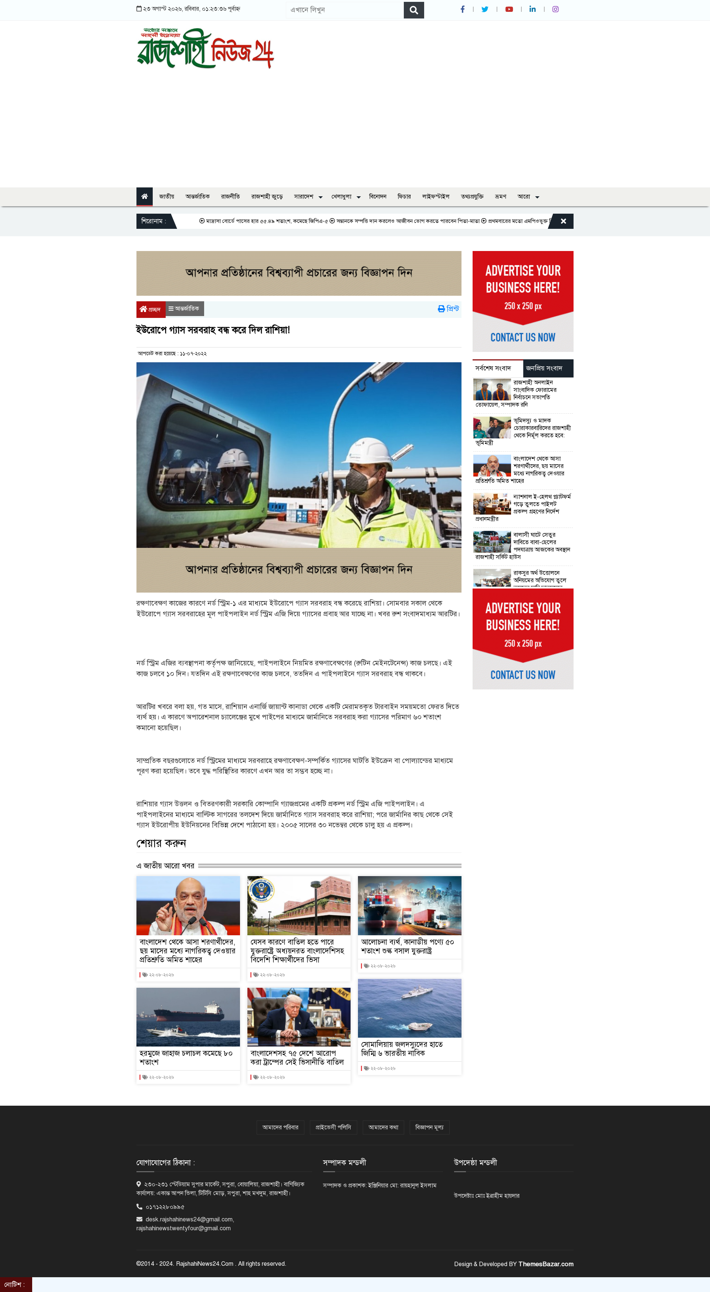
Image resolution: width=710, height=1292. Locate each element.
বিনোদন (377, 196)
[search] (414, 10)
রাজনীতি (230, 196)
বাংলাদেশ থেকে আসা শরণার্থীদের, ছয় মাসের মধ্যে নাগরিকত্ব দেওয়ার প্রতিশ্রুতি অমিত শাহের (188, 950)
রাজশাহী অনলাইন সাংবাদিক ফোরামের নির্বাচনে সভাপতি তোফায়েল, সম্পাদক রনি (517, 393)
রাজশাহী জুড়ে (267, 196)
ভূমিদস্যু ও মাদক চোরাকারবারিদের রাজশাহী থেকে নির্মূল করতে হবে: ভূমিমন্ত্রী (523, 432)
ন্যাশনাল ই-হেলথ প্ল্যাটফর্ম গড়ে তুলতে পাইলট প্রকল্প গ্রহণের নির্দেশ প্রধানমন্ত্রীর (523, 508)
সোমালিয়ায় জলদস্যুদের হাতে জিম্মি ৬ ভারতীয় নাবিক (402, 1049)
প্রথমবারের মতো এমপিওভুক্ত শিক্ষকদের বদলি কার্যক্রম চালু (514, 221)
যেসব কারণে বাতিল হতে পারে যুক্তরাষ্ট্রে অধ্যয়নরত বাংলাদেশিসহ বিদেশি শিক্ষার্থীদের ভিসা (297, 950)
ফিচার (404, 196)
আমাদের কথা (383, 1127)
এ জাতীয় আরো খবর (165, 866)
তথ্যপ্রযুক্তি (472, 196)
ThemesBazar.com (546, 1264)
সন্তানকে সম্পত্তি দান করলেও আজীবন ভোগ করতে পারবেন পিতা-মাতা (374, 221)
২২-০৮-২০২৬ (161, 974)
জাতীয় (166, 196)
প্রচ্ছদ (153, 309)
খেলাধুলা (342, 196)
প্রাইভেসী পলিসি (333, 1127)
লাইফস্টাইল (436, 196)
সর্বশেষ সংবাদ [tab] (493, 368)
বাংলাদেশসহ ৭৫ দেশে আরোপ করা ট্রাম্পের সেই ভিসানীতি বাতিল (297, 1058)
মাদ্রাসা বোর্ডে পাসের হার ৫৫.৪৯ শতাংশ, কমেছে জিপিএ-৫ (233, 221)
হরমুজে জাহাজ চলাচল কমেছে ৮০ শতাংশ (186, 1058)
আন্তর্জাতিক (198, 196)
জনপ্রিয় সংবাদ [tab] (544, 368)
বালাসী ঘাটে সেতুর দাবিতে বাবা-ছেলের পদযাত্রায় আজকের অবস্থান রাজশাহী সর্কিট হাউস (523, 546)
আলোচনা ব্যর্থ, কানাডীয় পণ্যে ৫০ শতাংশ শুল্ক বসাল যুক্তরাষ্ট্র (407, 946)
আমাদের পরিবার (280, 1127)
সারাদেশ (304, 196)
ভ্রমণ (500, 196)
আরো (524, 196)
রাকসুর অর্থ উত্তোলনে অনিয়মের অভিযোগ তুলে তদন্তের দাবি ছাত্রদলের (540, 580)
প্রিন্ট (452, 309)
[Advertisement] (355, 124)
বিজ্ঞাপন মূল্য (430, 1127)
